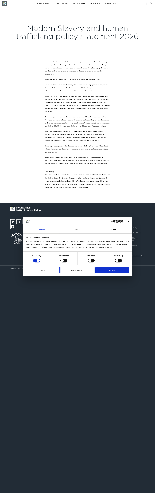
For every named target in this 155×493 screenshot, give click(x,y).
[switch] (63, 260)
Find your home (43, 4)
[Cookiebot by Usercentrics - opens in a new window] (112, 221)
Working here (111, 4)
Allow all (112, 270)
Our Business (79, 4)
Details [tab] (77, 230)
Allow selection (77, 270)
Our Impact (95, 4)
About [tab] (113, 230)
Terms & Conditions (133, 233)
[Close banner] (128, 221)
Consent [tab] (41, 230)
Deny (43, 270)
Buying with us (62, 4)
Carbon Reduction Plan (134, 256)
